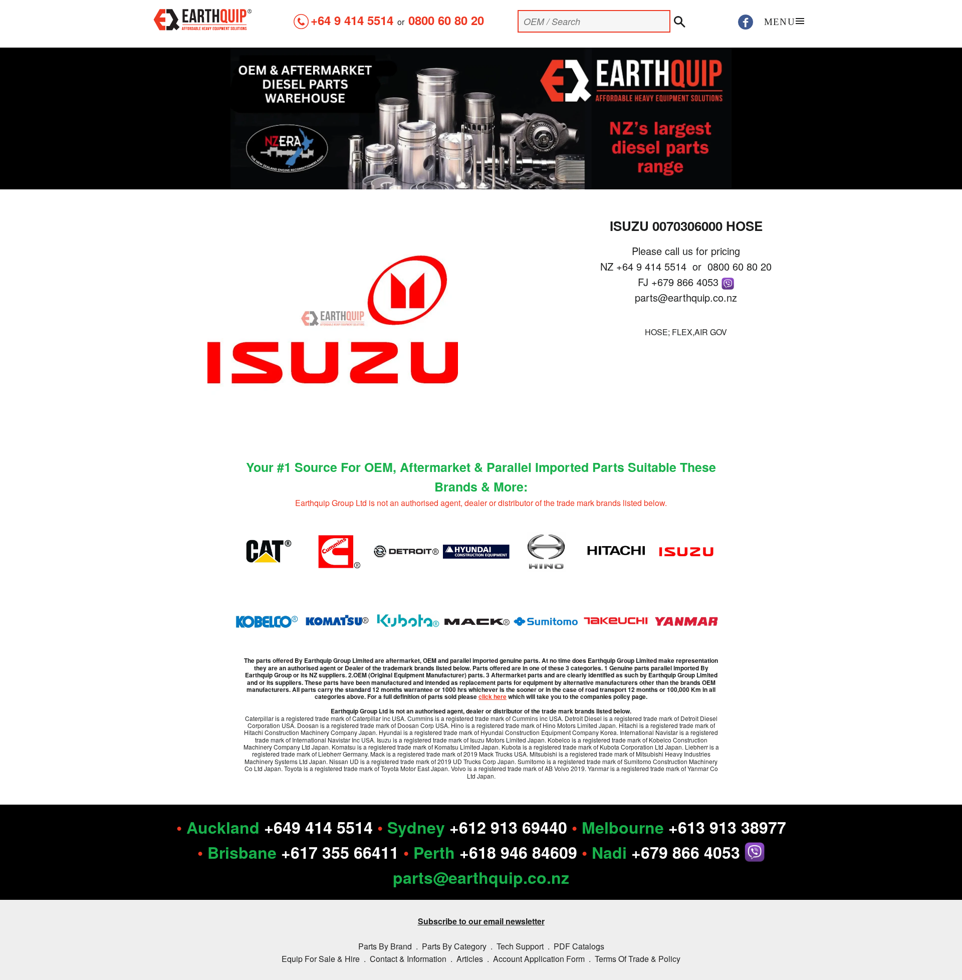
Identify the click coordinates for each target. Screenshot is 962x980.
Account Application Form (539, 958)
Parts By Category (454, 946)
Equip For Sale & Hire (321, 958)
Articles (469, 958)
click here (492, 696)
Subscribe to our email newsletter (481, 921)
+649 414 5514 (318, 827)
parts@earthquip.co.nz (686, 297)
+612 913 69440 (508, 827)
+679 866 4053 (686, 282)
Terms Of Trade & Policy (637, 958)
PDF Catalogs (579, 946)
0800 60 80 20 (446, 20)
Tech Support (520, 946)
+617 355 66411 (340, 852)
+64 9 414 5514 (352, 20)
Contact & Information (408, 958)
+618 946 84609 (518, 852)
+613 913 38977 (727, 827)
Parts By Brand (385, 946)
